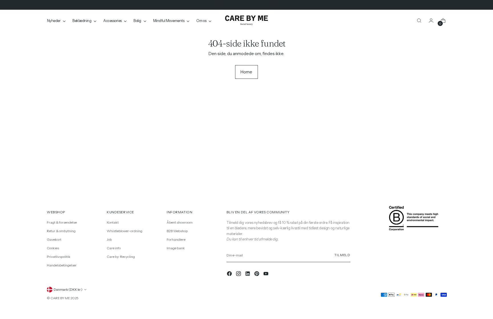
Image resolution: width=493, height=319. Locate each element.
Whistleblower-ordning (124, 231)
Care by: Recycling (121, 256)
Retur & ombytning (61, 231)
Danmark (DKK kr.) (68, 290)
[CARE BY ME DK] (246, 20)
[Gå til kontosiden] (431, 20)
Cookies (53, 248)
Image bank (176, 248)
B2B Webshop (177, 231)
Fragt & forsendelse (62, 222)
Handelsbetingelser (62, 265)
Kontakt (113, 222)
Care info (114, 248)
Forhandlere (176, 239)
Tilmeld (342, 255)
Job (109, 239)
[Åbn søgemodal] (419, 20)
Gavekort (54, 239)
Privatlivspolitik (58, 256)
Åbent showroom (180, 222)
